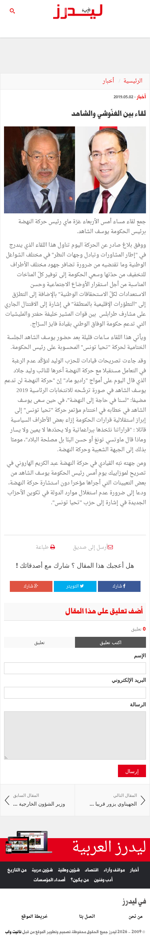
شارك (117, 586)
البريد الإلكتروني (129, 679)
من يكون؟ (80, 880)
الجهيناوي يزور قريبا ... (113, 800)
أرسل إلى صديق (90, 547)
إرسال (132, 771)
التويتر (73, 586)
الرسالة (138, 704)
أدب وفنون (103, 880)
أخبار (109, 81)
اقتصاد (92, 870)
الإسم (140, 655)
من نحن (136, 917)
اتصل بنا (87, 917)
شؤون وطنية (69, 870)
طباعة (43, 547)
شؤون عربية (42, 870)
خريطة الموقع (34, 917)
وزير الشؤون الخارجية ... (39, 800)
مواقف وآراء (114, 870)
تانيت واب (13, 932)
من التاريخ (17, 870)
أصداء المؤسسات (49, 880)
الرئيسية (132, 81)
